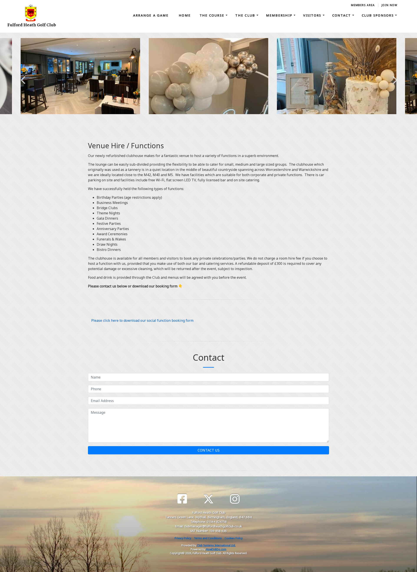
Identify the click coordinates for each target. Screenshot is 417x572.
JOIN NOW (389, 5)
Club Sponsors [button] (378, 15)
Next (394, 78)
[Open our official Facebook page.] (182, 499)
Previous (23, 78)
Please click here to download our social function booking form (142, 320)
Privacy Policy (183, 538)
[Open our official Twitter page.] (208, 499)
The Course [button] (213, 15)
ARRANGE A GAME (151, 15)
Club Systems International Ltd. (216, 545)
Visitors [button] (313, 15)
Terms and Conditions (208, 538)
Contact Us (209, 450)
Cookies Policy (234, 538)
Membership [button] (280, 15)
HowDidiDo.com (216, 549)
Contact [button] (342, 15)
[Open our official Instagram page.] (235, 499)
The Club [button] (245, 15)
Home (185, 15)
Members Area (363, 5)
